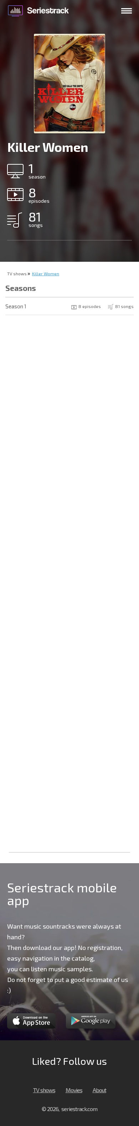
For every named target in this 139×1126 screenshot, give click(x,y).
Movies (74, 1090)
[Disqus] (69, 412)
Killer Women (45, 273)
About (99, 1090)
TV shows (17, 273)
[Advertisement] (69, 777)
